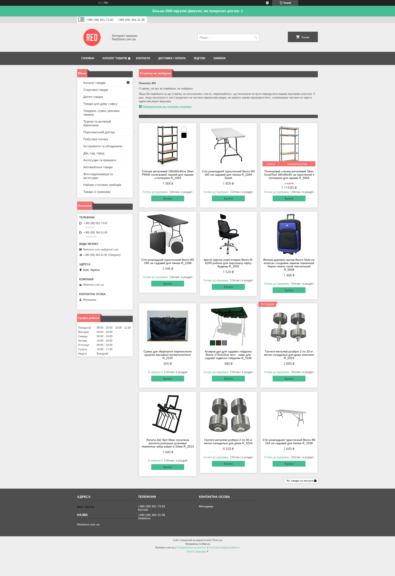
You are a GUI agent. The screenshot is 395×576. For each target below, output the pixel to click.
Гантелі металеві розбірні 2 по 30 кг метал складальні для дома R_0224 (228, 441)
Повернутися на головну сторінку (167, 106)
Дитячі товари (93, 97)
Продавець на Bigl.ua (197, 543)
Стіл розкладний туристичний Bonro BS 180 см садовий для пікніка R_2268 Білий (228, 175)
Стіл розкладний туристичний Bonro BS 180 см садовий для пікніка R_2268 (167, 261)
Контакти (143, 58)
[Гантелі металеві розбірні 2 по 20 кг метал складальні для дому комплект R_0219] (289, 326)
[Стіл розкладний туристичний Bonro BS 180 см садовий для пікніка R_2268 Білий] (228, 145)
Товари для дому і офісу (100, 103)
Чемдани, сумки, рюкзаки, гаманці (101, 112)
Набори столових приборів (102, 185)
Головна (87, 58)
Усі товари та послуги (299, 480)
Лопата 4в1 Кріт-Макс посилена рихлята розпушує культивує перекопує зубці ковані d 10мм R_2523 (168, 443)
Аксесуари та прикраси (99, 160)
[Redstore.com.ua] (92, 37)
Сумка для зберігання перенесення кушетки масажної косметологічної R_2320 (168, 355)
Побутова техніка (95, 139)
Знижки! (219, 58)
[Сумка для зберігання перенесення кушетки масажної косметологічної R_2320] (167, 326)
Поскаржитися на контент (191, 547)
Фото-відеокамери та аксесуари (98, 176)
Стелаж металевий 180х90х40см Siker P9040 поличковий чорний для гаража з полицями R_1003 (168, 175)
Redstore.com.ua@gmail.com (100, 249)
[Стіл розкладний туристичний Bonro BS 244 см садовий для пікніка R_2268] (289, 414)
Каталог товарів (114, 58)
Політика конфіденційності (224, 547)
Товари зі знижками (96, 192)
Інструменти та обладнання (102, 146)
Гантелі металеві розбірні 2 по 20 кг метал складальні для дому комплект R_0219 (289, 355)
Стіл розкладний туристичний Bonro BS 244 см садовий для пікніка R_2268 (289, 441)
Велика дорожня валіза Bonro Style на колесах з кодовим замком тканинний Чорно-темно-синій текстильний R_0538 (289, 264)
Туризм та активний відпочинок (97, 123)
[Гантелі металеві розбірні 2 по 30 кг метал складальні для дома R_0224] (228, 414)
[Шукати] (255, 37)
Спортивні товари (95, 90)
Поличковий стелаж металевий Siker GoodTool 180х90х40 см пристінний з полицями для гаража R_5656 (289, 175)
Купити (167, 198)
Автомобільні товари (98, 167)
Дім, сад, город (93, 153)
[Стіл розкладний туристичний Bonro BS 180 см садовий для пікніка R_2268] (167, 234)
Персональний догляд (99, 132)
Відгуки (199, 58)
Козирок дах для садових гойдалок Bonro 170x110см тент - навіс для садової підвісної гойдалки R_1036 (228, 355)
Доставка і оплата (172, 58)
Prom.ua (217, 540)
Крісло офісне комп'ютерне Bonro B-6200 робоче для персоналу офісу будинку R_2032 (228, 263)
